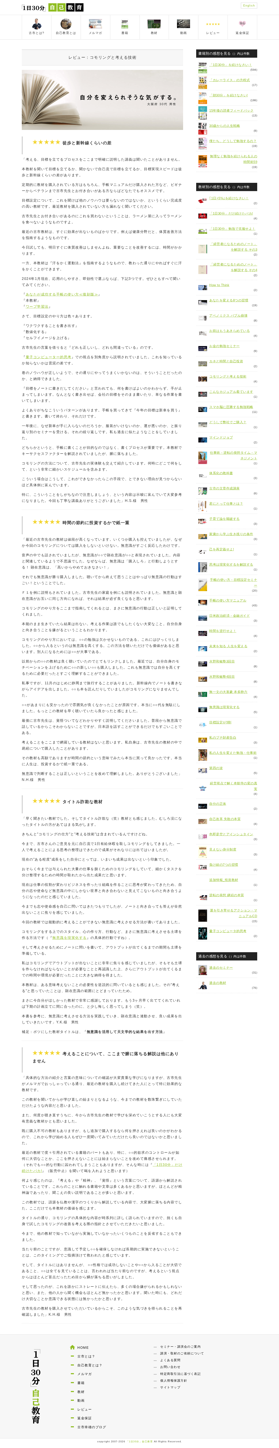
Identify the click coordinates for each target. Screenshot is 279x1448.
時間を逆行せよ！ (222, 631)
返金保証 (84, 1418)
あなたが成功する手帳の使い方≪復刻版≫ (62, 294)
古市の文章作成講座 (224, 488)
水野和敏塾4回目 (222, 676)
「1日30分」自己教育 (139, 1441)
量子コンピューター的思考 (48, 357)
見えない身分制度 (222, 849)
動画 (81, 1400)
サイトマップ (170, 1387)
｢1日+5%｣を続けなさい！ (229, 198)
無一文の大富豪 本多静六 (228, 692)
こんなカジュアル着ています (231, 392)
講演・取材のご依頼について (182, 1353)
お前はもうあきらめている (229, 331)
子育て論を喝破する (224, 519)
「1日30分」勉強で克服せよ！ (232, 228)
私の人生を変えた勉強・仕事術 (233, 753)
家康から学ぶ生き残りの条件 (231, 534)
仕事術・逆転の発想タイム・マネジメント (233, 455)
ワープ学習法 (37, 306)
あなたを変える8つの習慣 (228, 300)
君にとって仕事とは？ (226, 503)
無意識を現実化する (69, 938)
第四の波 (216, 768)
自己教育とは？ (90, 1365)
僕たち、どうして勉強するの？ (233, 141)
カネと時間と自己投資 (226, 361)
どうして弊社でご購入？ (228, 422)
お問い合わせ (170, 1367)
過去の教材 (217, 983)
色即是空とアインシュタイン (231, 834)
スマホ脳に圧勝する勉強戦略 (231, 407)
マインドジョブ (221, 437)
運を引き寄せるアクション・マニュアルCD (233, 913)
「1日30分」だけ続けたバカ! (231, 213)
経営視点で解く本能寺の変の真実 (233, 786)
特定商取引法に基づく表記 (180, 1374)
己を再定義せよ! (221, 549)
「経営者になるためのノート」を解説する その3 (233, 246)
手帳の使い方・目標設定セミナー (233, 582)
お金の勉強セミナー (224, 346)
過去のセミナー (221, 967)
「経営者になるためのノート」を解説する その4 (233, 267)
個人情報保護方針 (173, 1380)
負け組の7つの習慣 (223, 864)
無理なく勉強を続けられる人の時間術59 (233, 159)
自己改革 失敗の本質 (225, 819)
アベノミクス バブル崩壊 (228, 315)
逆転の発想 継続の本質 (226, 895)
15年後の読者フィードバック (231, 110)
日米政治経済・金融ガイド (229, 615)
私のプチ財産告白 (222, 737)
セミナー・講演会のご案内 (180, 1346)
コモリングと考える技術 (228, 376)
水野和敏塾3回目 (222, 661)
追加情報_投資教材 (223, 880)
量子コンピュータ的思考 (228, 931)
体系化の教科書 (221, 473)
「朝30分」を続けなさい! (228, 95)
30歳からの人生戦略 (224, 126)
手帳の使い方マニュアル (228, 600)
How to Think (219, 285)
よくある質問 (170, 1360)
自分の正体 (217, 804)
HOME (83, 1347)
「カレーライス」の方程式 (229, 80)
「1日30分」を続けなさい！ (230, 65)
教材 (81, 1392)
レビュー (84, 1409)
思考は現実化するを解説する (231, 564)
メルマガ (84, 1374)
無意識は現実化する (224, 707)
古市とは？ (86, 1356)
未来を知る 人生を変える (228, 646)
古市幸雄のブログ (91, 1427)
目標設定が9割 (220, 722)
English (249, 5)
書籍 (81, 1383)
